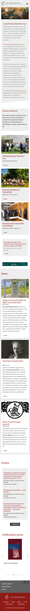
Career (4, 589)
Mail (13, 602)
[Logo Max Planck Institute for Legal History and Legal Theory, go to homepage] (12, 3)
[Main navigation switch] (27, 3)
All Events (15, 524)
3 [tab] (11, 575)
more (5, 165)
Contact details (7, 584)
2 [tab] (9, 575)
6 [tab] (18, 575)
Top (26, 582)
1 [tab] (6, 575)
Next (27, 557)
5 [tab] (16, 575)
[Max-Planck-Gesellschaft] (8, 597)
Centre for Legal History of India (14, 44)
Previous (2, 557)
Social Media (6, 586)
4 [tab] (14, 575)
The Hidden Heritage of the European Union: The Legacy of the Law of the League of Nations (15, 244)
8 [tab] (23, 575)
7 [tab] (21, 575)
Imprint (19, 602)
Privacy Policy (9, 604)
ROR (26, 602)
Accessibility (21, 604)
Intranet (6, 602)
